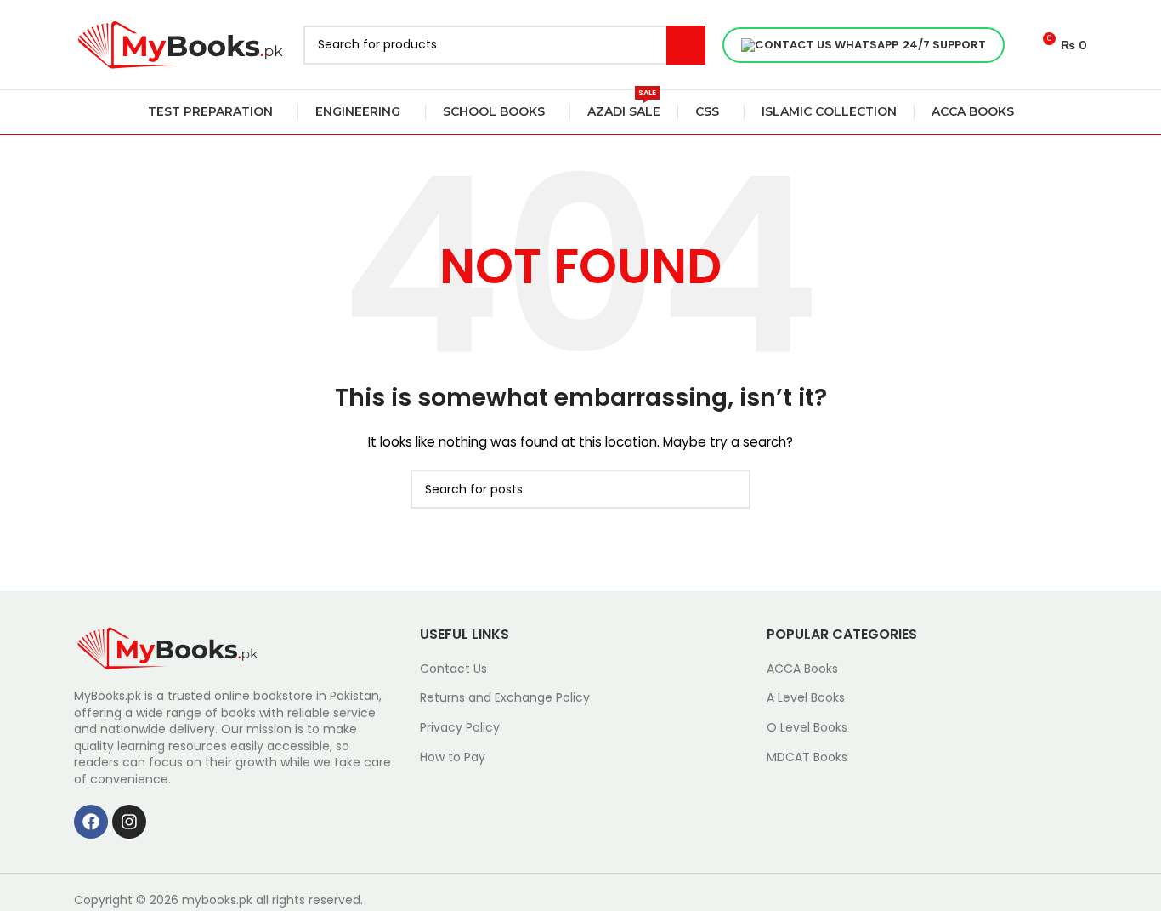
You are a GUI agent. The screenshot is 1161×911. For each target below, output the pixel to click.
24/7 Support (944, 45)
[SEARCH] (685, 45)
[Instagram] (129, 822)
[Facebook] (91, 822)
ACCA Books (802, 669)
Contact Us (453, 669)
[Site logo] (180, 43)
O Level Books (807, 728)
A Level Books (806, 698)
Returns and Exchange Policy (505, 698)
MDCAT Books (807, 757)
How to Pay (452, 757)
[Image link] (167, 647)
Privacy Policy (460, 728)
